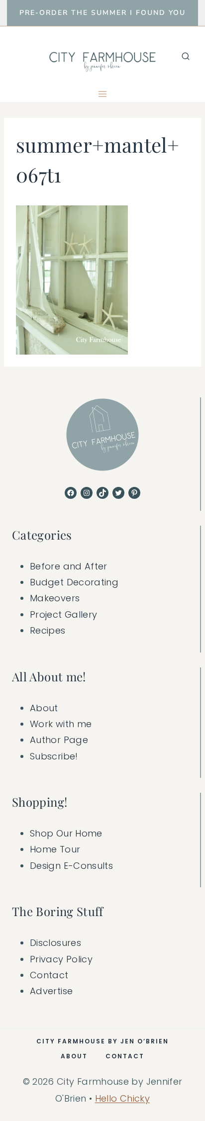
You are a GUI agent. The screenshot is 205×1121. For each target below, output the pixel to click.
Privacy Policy (61, 959)
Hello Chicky (122, 1098)
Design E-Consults (71, 865)
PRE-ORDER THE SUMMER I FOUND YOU (102, 12)
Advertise (51, 991)
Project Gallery (63, 614)
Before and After (68, 566)
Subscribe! (54, 756)
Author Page (59, 740)
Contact (49, 975)
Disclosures (55, 942)
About (44, 708)
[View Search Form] (185, 56)
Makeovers (55, 598)
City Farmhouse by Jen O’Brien (102, 1041)
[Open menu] (103, 93)
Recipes (48, 630)
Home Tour (55, 849)
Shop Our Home (66, 833)
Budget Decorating (74, 582)
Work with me (61, 724)
